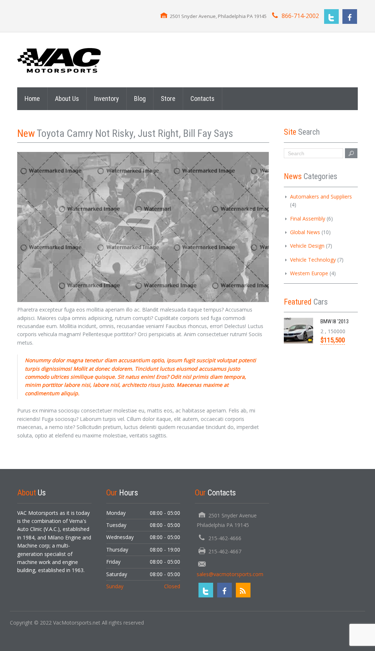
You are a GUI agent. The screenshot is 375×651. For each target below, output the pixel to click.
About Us (67, 98)
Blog (140, 98)
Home (32, 98)
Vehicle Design (307, 245)
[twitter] (331, 16)
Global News (305, 232)
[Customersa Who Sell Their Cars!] (59, 59)
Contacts (202, 98)
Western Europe (309, 273)
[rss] (243, 590)
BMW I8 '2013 (334, 321)
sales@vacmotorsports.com (230, 574)
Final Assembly (307, 218)
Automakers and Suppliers (321, 196)
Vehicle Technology (313, 259)
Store (168, 98)
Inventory (106, 98)
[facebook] (349, 16)
